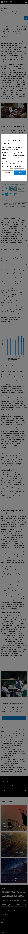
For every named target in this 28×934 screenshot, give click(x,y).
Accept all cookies (19, 172)
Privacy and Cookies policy (17, 168)
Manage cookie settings (7, 172)
